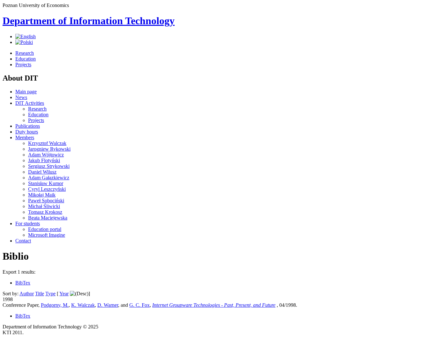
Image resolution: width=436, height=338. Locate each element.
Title (39, 293)
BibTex (22, 282)
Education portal (44, 229)
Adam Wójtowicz (46, 154)
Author (26, 293)
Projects (23, 64)
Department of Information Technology (89, 20)
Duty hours (26, 131)
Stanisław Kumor (45, 183)
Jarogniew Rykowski (49, 149)
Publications (27, 126)
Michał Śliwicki (44, 206)
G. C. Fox (139, 305)
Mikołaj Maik (42, 195)
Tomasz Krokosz (45, 212)
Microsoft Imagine (46, 235)
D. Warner (107, 305)
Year (64, 293)
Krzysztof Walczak (47, 143)
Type (50, 293)
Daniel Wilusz (42, 172)
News (21, 97)
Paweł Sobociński (46, 200)
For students (27, 223)
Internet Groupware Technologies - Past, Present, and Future (213, 305)
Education (25, 58)
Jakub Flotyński (44, 160)
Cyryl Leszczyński (47, 189)
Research (24, 53)
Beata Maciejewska (47, 217)
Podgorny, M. (55, 305)
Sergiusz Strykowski (49, 166)
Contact (23, 240)
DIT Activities (29, 103)
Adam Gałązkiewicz (48, 177)
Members (24, 137)
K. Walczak (83, 305)
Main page (26, 91)
